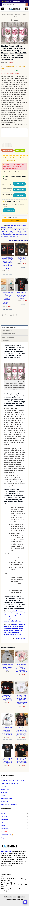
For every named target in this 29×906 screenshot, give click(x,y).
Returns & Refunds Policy (9, 804)
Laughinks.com (6, 851)
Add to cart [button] (21, 267)
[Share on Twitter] (8, 315)
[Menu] (2, 9)
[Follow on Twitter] (4, 891)
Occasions (4, 828)
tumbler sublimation (21, 234)
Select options (7, 274)
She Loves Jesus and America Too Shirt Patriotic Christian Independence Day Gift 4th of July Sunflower (7, 732)
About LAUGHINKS (8, 337)
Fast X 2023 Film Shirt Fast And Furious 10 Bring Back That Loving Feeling (7, 761)
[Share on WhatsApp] (2, 315)
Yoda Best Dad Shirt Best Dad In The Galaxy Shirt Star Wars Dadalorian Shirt (7, 667)
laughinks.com (20, 638)
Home (3, 14)
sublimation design (10, 234)
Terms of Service (6, 798)
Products (10, 14)
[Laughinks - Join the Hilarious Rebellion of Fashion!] (14, 9)
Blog (2, 838)
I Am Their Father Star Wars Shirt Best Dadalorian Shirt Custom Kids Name (22, 761)
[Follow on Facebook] (2, 891)
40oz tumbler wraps (9, 229)
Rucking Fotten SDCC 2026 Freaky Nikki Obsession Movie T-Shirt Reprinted (21, 295)
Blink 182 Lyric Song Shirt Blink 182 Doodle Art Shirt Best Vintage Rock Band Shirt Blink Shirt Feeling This (21, 669)
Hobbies (3, 825)
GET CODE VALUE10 (19, 189)
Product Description (9, 327)
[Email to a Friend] (11, 315)
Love (16, 233)
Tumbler (14, 16)
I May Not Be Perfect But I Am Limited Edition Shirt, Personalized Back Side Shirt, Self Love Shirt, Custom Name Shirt (21, 732)
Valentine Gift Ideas (6, 227)
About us (4, 792)
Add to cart (7, 150)
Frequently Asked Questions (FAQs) (12, 780)
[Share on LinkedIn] (16, 315)
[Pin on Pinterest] (13, 315)
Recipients (4, 819)
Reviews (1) (5, 340)
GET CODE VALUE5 (19, 183)
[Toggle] (27, 813)
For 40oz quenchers (9, 233)
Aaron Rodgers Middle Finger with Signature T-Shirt (21, 259)
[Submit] (27, 4)
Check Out (20, 150)
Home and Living (20, 14)
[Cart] (26, 9)
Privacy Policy (6, 801)
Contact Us (4, 795)
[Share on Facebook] (5, 315)
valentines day (5, 236)
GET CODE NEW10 (9, 210)
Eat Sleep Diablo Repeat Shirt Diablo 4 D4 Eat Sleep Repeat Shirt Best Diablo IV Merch (7, 698)
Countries (4, 816)
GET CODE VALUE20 (19, 195)
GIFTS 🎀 (4, 831)
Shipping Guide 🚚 (7, 835)
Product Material (8, 330)
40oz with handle (19, 229)
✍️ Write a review (14, 220)
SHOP (3, 813)
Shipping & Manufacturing (9, 783)
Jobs (2, 822)
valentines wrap (14, 236)
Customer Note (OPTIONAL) (9, 124)
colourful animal (5, 231)
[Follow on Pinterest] (6, 891)
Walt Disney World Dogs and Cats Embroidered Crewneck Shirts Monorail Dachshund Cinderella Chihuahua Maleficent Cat (7, 298)
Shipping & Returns (8, 333)
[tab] (14, 327)
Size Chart (4, 786)
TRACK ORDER (5, 789)
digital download (14, 231)
